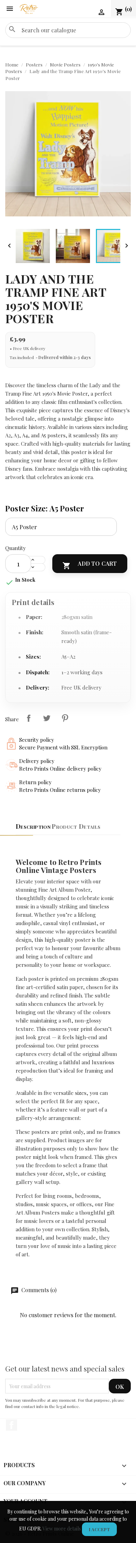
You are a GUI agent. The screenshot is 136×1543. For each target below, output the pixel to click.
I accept (99, 1529)
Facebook (11, 1425)
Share (29, 718)
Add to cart (89, 565)
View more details (62, 1528)
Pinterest (65, 718)
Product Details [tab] (76, 826)
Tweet (47, 718)
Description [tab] (33, 826)
